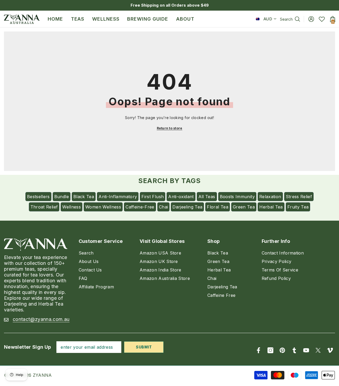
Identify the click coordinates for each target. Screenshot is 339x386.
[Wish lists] (321, 19)
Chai (163, 207)
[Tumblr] (294, 350)
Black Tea (83, 196)
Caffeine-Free (140, 207)
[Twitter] (318, 350)
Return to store (169, 128)
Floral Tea (217, 207)
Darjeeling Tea (187, 207)
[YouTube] (306, 350)
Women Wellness (103, 207)
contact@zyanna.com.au (41, 319)
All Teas (206, 196)
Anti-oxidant (181, 196)
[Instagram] (270, 350)
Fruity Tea (298, 207)
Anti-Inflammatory (118, 196)
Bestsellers (38, 196)
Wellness (71, 207)
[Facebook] (258, 350)
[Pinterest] (282, 350)
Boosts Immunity (237, 196)
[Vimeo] (330, 350)
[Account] (311, 19)
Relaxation (270, 196)
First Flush (152, 196)
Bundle (61, 196)
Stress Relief (299, 196)
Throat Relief (44, 207)
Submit (144, 347)
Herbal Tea (271, 207)
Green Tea (244, 207)
